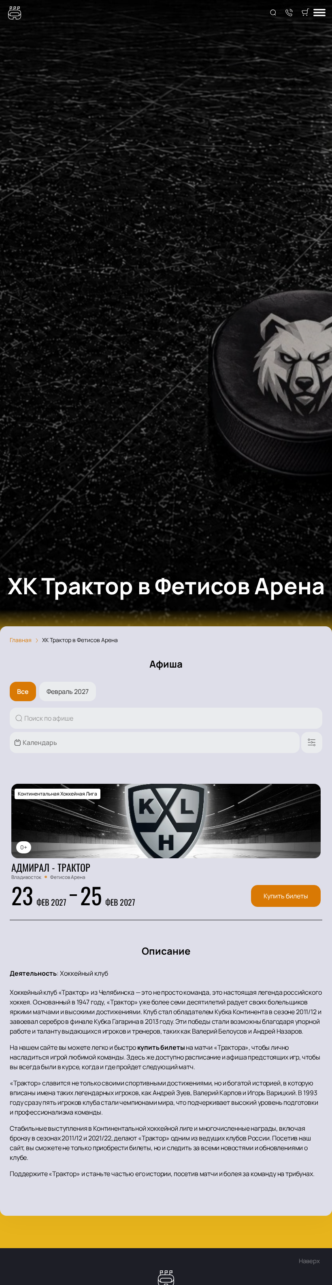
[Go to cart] (305, 13)
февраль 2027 (68, 691)
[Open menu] (319, 13)
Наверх (309, 1261)
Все (23, 691)
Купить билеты (286, 895)
